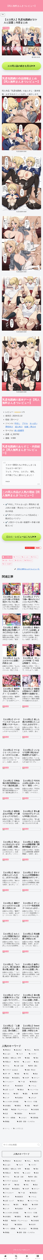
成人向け (19, 427)
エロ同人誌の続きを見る (19, 66)
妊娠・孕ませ (30, 427)
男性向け (9, 427)
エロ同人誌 (8, 557)
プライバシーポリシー (21, 1250)
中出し (17, 423)
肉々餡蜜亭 (19, 430)
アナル (25, 423)
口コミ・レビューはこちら (19, 537)
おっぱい (33, 423)
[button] (39, 1144)
